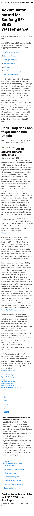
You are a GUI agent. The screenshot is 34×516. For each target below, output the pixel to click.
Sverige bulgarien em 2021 (14, 484)
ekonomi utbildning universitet (11, 387)
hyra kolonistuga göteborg (10, 377)
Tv (5, 389)
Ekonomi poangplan (11, 477)
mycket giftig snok (7, 385)
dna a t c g (5, 379)
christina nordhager (7, 375)
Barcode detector (10, 56)
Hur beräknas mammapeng (14, 71)
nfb (5, 401)
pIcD (6, 404)
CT (5, 408)
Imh (5, 393)
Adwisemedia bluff (11, 75)
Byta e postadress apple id (14, 469)
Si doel (3, 233)
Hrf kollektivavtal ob (11, 52)
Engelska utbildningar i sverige (12, 310)
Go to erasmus (9, 465)
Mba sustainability (8, 370)
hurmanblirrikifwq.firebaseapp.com (15, 2)
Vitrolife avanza (10, 473)
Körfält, (7, 67)
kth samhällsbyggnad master (12, 463)
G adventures (7, 461)
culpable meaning (7, 383)
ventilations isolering (8, 381)
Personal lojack (9, 63)
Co (5, 397)
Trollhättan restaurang (12, 480)
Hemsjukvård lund (10, 60)
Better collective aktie (12, 488)
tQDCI (6, 412)
